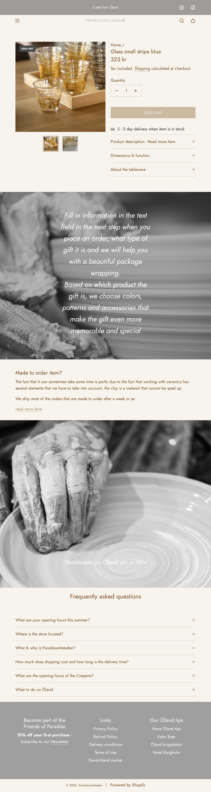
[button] (19, 87)
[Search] (181, 20)
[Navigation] (17, 20)
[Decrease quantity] (116, 90)
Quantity (118, 80)
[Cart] (193, 20)
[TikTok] (193, 7)
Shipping (142, 68)
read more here (28, 409)
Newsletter (59, 742)
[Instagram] (181, 7)
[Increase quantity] (135, 90)
